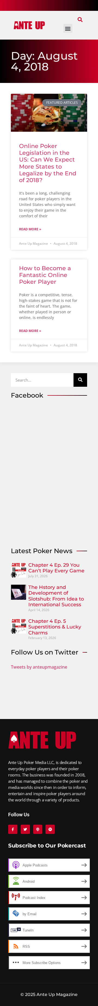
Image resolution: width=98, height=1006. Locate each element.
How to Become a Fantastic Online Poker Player (45, 275)
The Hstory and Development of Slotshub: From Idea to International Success (56, 596)
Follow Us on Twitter (44, 652)
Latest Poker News (41, 551)
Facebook (27, 395)
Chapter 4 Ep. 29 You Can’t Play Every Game (56, 568)
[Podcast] (37, 829)
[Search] (80, 380)
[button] (79, 19)
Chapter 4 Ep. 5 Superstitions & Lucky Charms (54, 627)
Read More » (30, 229)
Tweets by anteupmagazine (39, 667)
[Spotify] (50, 829)
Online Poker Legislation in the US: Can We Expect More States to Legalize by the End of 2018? (47, 163)
